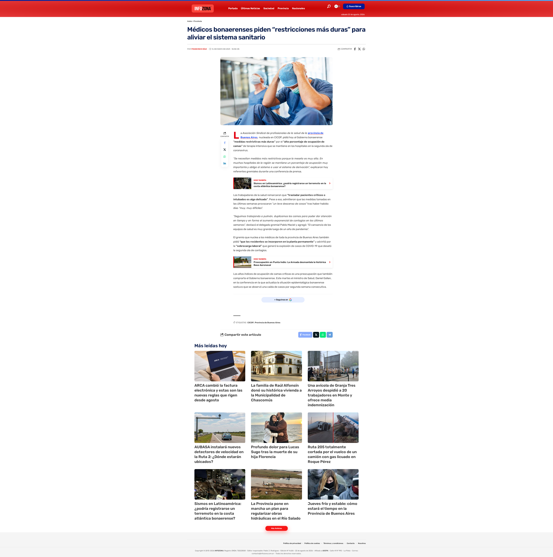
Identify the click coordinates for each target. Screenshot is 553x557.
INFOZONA (219, 551)
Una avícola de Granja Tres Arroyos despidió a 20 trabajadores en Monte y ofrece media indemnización (331, 395)
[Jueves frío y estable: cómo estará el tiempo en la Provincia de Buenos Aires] (333, 484)
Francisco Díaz (199, 49)
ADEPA (325, 551)
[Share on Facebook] (355, 49)
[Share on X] (359, 49)
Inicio (189, 21)
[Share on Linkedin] (224, 163)
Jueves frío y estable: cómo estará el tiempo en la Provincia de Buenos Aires (332, 508)
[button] (329, 6)
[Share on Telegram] (330, 335)
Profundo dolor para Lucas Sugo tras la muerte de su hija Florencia (275, 452)
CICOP (250, 322)
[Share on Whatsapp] (364, 49)
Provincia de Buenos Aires (267, 322)
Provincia (198, 21)
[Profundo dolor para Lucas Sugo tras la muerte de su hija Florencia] (276, 427)
